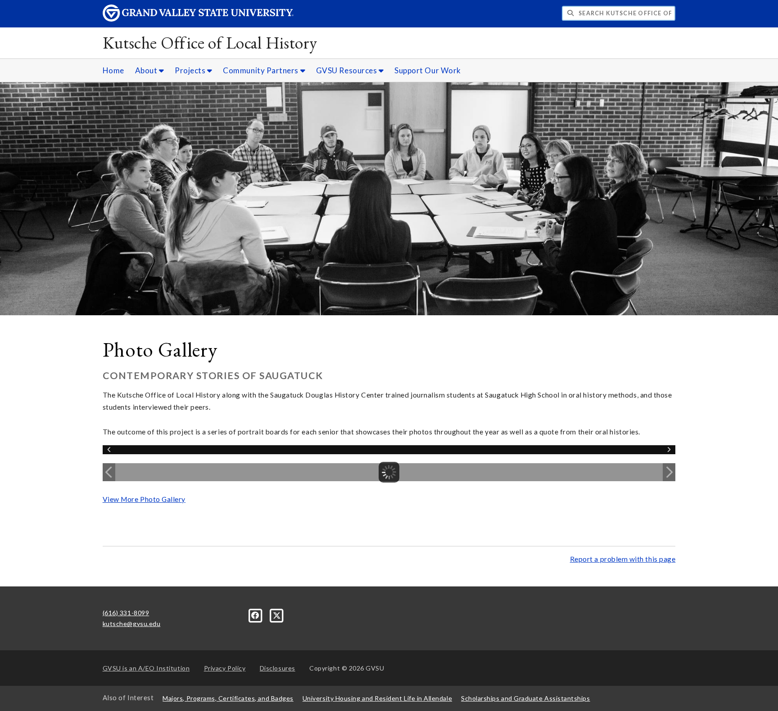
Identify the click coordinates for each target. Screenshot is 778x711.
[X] (277, 614)
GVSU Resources (347, 70)
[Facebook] (256, 614)
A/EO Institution (146, 668)
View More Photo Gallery (144, 499)
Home (113, 70)
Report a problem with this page (623, 559)
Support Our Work (427, 70)
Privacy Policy (225, 668)
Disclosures (277, 668)
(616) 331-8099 (126, 613)
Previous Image (109, 472)
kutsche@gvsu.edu (132, 623)
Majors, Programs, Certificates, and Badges (228, 698)
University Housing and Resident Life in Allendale (377, 698)
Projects (191, 70)
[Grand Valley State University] (198, 19)
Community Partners (261, 70)
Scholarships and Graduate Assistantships (525, 698)
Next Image (669, 472)
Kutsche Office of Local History (210, 42)
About (147, 70)
